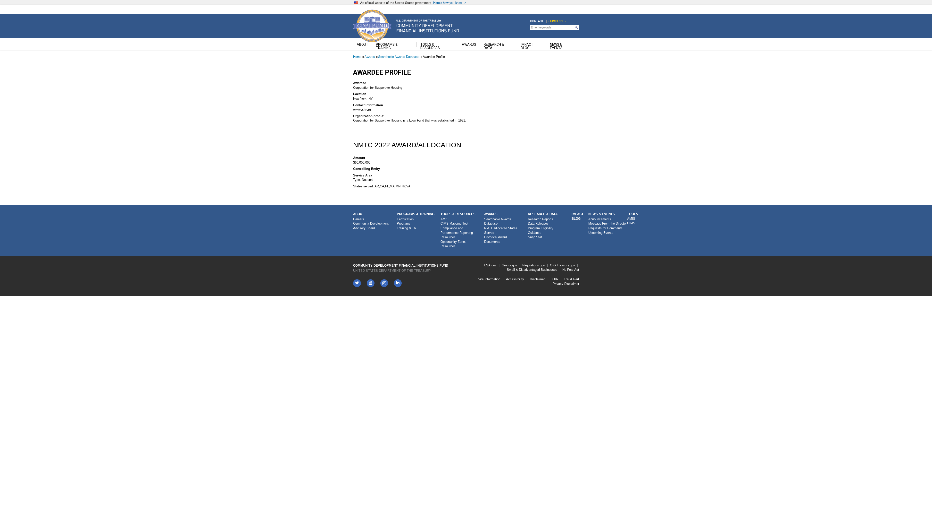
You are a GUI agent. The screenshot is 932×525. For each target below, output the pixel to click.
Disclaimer (537, 279)
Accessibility (515, 279)
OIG (553, 265)
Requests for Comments (605, 228)
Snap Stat (535, 237)
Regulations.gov (533, 265)
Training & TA (406, 228)
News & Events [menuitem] (556, 46)
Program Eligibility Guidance (540, 230)
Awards (370, 57)
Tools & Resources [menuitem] (430, 46)
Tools (632, 214)
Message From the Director (607, 223)
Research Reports (540, 219)
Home (357, 57)
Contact (536, 21)
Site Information (489, 279)
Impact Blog (577, 216)
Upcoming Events (600, 233)
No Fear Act (570, 269)
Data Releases (538, 223)
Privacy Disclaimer (566, 284)
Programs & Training (415, 214)
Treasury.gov (566, 265)
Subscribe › (557, 21)
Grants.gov (509, 265)
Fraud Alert (571, 279)
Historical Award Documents (495, 239)
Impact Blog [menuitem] (527, 46)
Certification (405, 219)
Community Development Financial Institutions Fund (400, 265)
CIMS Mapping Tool (454, 223)
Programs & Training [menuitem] (387, 46)
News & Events (601, 214)
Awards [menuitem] (469, 44)
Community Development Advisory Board (371, 226)
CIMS (631, 223)
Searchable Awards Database (398, 57)
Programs (403, 223)
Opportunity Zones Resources (453, 244)
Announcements (599, 219)
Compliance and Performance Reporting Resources (457, 232)
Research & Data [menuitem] (494, 46)
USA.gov (490, 265)
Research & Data (543, 214)
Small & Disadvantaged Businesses (532, 269)
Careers (358, 219)
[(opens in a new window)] (384, 283)
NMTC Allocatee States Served (500, 230)
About (358, 214)
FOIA (554, 279)
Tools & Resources (458, 214)
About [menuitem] (362, 44)
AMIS (445, 219)
